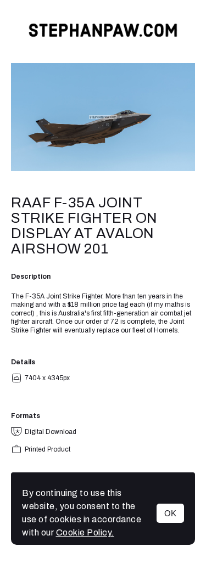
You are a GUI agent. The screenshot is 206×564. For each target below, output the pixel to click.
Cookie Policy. (85, 532)
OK (170, 513)
